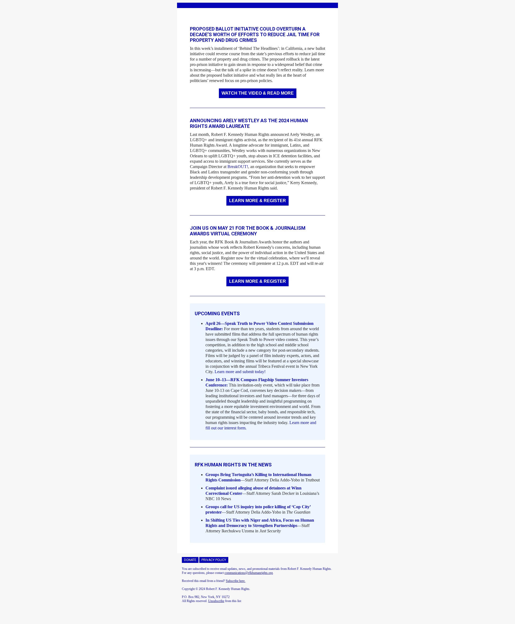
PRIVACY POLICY (213, 560)
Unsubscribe (216, 601)
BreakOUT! (237, 166)
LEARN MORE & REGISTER (257, 201)
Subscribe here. (235, 581)
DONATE (190, 560)
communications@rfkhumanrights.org (249, 573)
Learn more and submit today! (240, 371)
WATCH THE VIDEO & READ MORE (258, 93)
